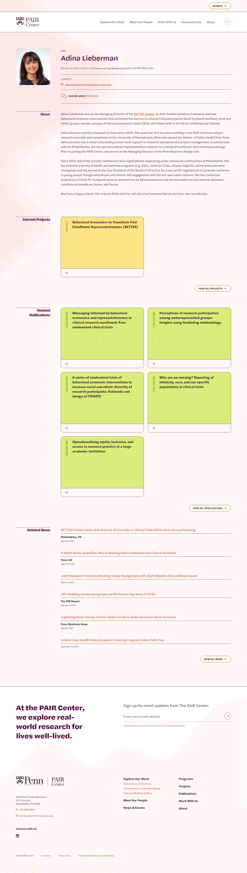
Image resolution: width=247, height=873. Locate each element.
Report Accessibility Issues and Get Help (96, 855)
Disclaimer (46, 855)
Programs (186, 779)
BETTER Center (144, 114)
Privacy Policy (65, 855)
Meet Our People (141, 22)
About (211, 22)
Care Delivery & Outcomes (137, 783)
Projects (185, 786)
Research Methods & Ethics (138, 793)
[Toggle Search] (227, 22)
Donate (217, 6)
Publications (187, 793)
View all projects (210, 288)
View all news (213, 659)
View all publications (207, 508)
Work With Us (167, 22)
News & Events (191, 22)
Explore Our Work (112, 22)
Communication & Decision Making (142, 788)
